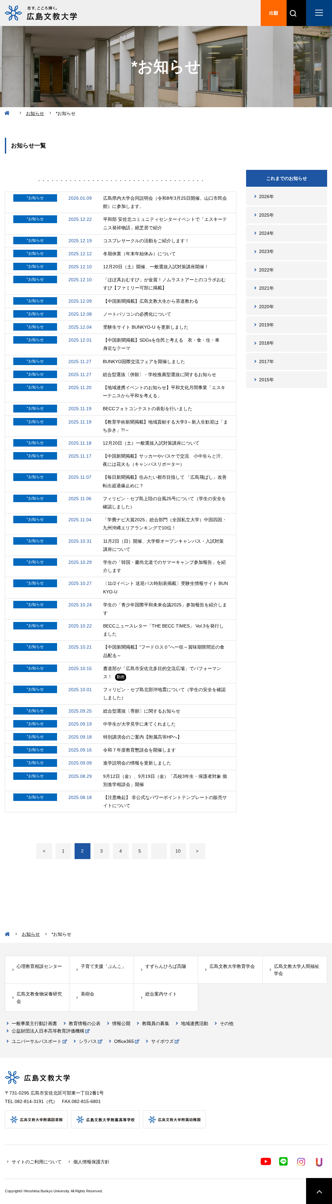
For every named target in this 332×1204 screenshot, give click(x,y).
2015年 (266, 379)
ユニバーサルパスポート (37, 1041)
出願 (273, 13)
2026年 (266, 196)
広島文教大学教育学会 (232, 966)
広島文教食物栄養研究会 (39, 997)
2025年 (266, 215)
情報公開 (121, 1023)
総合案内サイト (161, 993)
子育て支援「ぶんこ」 (103, 966)
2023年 (266, 251)
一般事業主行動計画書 (34, 1023)
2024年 (266, 233)
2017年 (266, 361)
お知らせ (35, 113)
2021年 (266, 288)
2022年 (266, 269)
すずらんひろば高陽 (165, 966)
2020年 (266, 306)
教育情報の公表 (85, 1023)
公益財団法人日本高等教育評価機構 (48, 1030)
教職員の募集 (155, 1023)
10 (178, 851)
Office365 (124, 1041)
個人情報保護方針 (91, 1161)
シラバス (88, 1041)
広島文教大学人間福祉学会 (296, 970)
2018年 (266, 343)
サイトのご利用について (37, 1161)
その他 (226, 1023)
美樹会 (87, 993)
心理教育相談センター (39, 966)
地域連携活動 (194, 1023)
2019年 (266, 324)
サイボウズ (162, 1041)
